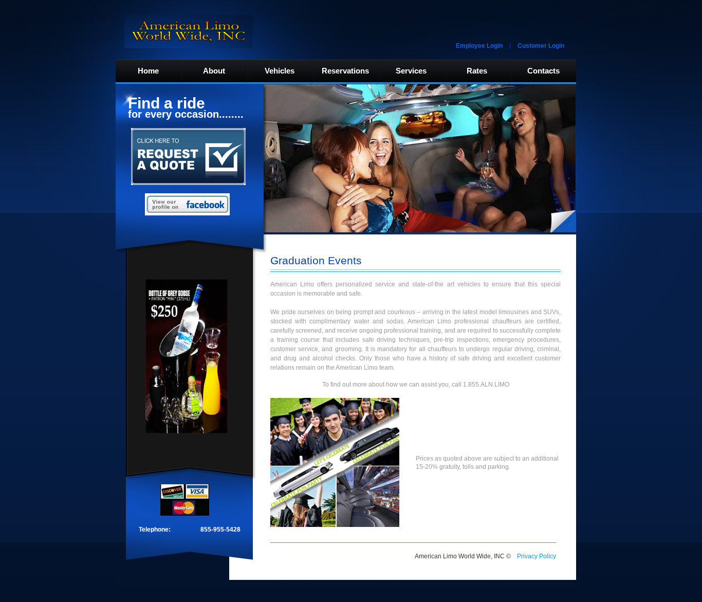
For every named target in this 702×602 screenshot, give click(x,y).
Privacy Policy (536, 556)
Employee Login (479, 45)
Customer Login (541, 45)
